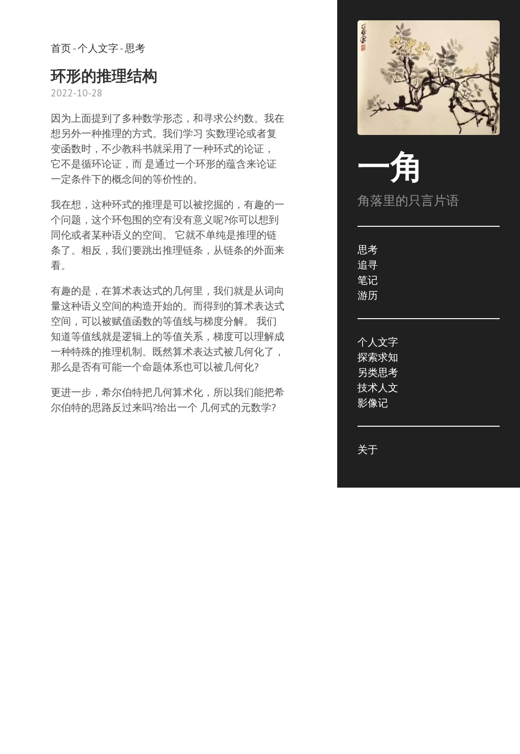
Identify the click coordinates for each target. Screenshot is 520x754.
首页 (61, 48)
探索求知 (378, 357)
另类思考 (378, 372)
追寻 (368, 264)
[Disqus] (168, 582)
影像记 (373, 402)
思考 (368, 249)
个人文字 (378, 342)
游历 (368, 295)
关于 (368, 449)
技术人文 (378, 387)
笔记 (368, 280)
